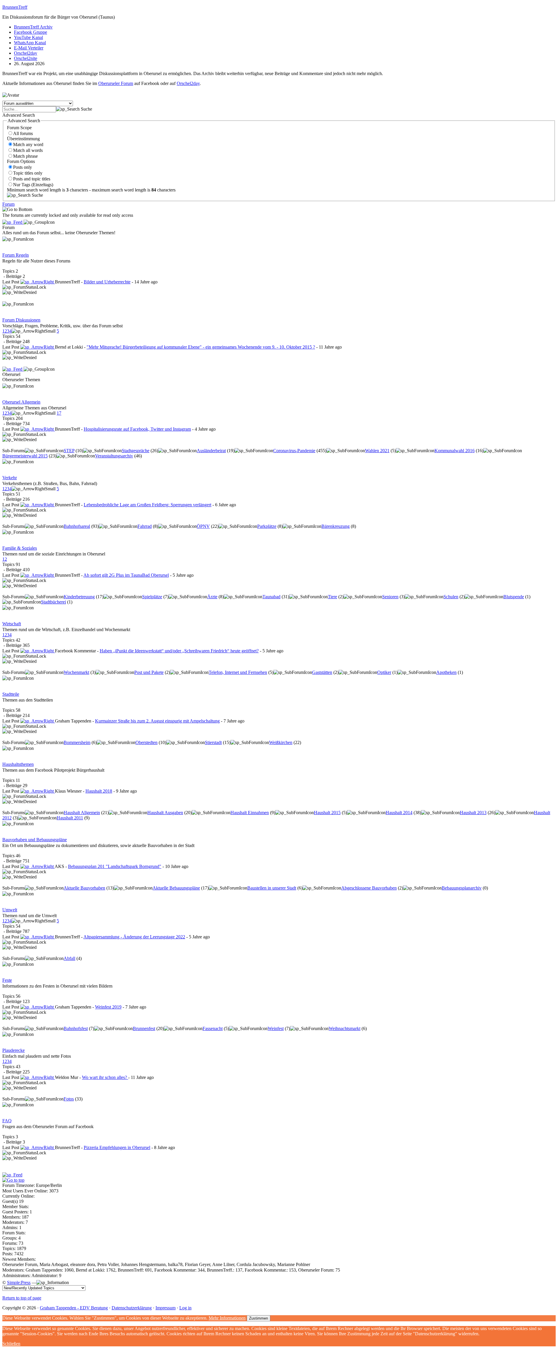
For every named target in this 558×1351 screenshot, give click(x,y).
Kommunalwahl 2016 (454, 450)
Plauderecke (13, 1050)
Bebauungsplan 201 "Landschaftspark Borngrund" (114, 866)
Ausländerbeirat (211, 450)
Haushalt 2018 (98, 791)
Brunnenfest (144, 1028)
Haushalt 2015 (327, 812)
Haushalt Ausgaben (165, 812)
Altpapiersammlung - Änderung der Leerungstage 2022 (134, 936)
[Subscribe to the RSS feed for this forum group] (13, 222)
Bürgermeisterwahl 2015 (25, 455)
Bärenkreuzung (335, 526)
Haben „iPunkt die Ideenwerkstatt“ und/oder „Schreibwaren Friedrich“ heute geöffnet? (179, 650)
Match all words (28, 150)
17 (59, 413)
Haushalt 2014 (399, 812)
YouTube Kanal (28, 37)
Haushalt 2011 (70, 817)
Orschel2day (25, 53)
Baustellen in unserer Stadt (271, 887)
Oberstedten (146, 742)
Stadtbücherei (53, 601)
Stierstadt (213, 742)
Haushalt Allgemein (82, 812)
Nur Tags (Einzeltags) (33, 184)
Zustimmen (258, 1318)
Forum (8, 204)
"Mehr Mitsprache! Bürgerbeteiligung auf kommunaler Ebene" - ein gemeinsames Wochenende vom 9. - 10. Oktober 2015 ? (201, 347)
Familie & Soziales (19, 548)
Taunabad (271, 596)
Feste (7, 980)
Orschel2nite (25, 58)
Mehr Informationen (227, 1318)
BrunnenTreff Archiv (33, 26)
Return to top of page (21, 1297)
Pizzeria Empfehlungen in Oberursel (117, 1147)
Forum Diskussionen (21, 319)
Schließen (11, 1343)
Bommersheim (77, 742)
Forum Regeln (15, 255)
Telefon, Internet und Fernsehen (238, 672)
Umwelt (9, 909)
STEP (69, 450)
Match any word (28, 144)
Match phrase (25, 156)
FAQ (7, 1120)
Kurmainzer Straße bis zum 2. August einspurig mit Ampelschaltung (157, 720)
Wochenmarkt (76, 672)
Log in (185, 1307)
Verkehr (9, 477)
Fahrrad (144, 526)
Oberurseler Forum (115, 83)
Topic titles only (27, 173)
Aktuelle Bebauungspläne (176, 887)
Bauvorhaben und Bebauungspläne (34, 839)
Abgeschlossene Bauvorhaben (369, 887)
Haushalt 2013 (473, 812)
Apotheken (446, 672)
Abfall (69, 958)
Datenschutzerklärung (132, 1307)
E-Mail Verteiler (28, 47)
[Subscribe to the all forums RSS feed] (12, 1174)
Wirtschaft (11, 623)
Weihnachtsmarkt (344, 1028)
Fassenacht (213, 1028)
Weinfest (276, 1028)
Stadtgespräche (135, 450)
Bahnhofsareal (77, 526)
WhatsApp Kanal (30, 42)
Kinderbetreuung (79, 596)
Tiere (332, 596)
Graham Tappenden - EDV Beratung (74, 1307)
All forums (23, 133)
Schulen (450, 596)
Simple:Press (19, 1282)
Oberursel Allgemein (21, 402)
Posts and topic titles (31, 178)
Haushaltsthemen (18, 764)
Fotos (69, 1098)
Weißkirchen (280, 742)
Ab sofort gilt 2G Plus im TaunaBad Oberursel (126, 575)
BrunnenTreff (14, 7)
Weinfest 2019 (108, 1006)
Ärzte (212, 596)
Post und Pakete (149, 672)
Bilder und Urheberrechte (107, 281)
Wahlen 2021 (377, 450)
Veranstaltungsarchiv (114, 455)
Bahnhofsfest (76, 1028)
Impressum (165, 1307)
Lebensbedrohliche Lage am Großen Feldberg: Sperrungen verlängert (147, 504)
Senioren (390, 596)
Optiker (384, 672)
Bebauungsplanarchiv (462, 887)
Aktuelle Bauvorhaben (84, 887)
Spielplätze (152, 596)
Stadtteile (10, 694)
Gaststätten (322, 672)
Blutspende (513, 596)
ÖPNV (203, 526)
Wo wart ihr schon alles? (105, 1077)
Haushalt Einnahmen (249, 812)
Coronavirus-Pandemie (294, 450)
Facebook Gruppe (30, 32)
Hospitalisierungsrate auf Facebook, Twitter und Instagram (137, 429)
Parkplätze (266, 526)
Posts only (22, 167)
